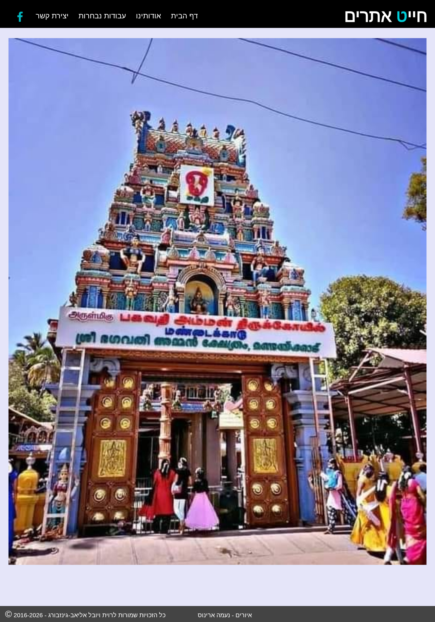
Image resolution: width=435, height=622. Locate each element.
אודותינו (148, 16)
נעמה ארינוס (214, 615)
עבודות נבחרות (102, 16)
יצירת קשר (51, 16)
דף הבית (184, 16)
